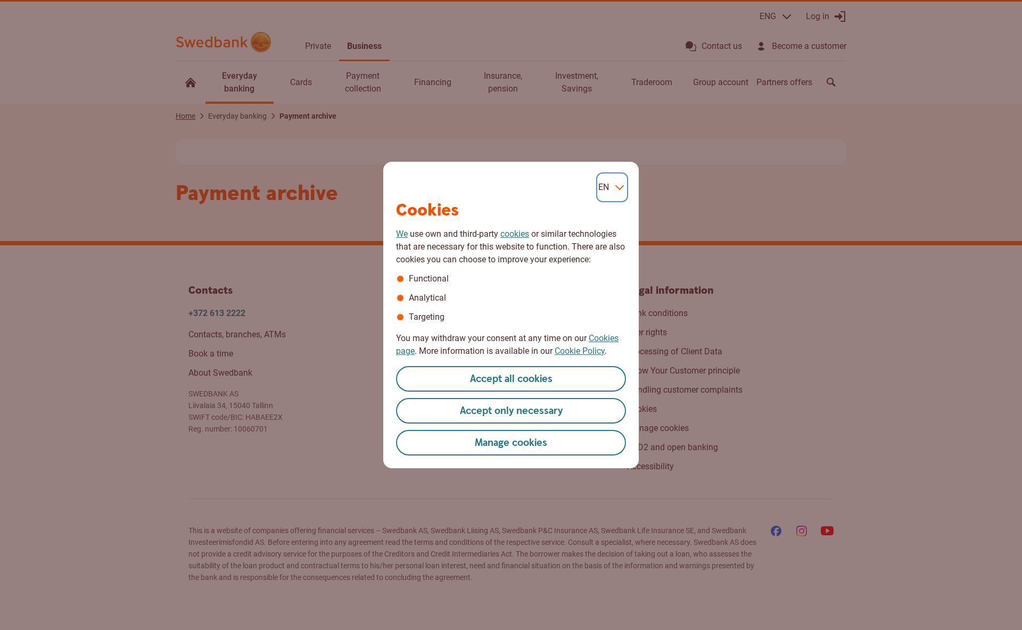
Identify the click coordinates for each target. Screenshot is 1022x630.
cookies (514, 234)
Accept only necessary (511, 411)
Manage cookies (511, 443)
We (402, 234)
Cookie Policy (580, 351)
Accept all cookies (511, 379)
